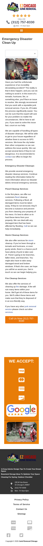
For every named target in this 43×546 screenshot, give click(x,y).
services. (9, 312)
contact (8, 157)
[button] (21, 30)
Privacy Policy (21, 499)
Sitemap (21, 514)
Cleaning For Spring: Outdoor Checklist (16, 477)
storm (30, 240)
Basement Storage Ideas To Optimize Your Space (20, 474)
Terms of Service (21, 504)
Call (25, 226)
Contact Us (21, 509)
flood (17, 197)
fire (17, 287)
